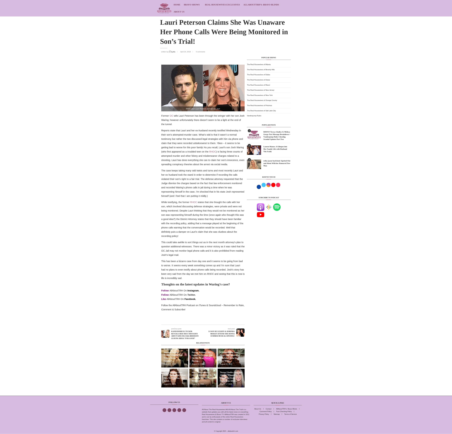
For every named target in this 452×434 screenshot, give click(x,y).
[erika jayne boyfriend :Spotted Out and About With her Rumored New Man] (254, 164)
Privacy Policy (264, 414)
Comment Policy (266, 411)
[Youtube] (260, 212)
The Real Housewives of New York (260, 95)
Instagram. (193, 290)
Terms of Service (290, 414)
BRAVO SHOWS (192, 5)
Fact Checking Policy (284, 411)
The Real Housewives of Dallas (258, 75)
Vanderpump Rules (254, 116)
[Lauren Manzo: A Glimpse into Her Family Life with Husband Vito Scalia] (254, 150)
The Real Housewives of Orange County (262, 100)
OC (171, 115)
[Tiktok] (179, 410)
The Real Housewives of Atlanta (259, 64)
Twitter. (191, 295)
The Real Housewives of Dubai (258, 80)
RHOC (212, 151)
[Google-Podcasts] (268, 205)
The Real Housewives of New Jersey (260, 90)
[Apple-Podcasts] (260, 205)
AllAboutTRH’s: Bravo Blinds (261, 5)
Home (177, 5)
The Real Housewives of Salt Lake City (261, 111)
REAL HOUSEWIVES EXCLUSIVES (222, 5)
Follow (165, 290)
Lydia (173, 52)
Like (163, 299)
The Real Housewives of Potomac (259, 105)
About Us (179, 12)
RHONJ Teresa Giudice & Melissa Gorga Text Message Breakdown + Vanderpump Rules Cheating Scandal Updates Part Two (276, 135)
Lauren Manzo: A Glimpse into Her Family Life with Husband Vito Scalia (275, 149)
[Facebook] (164, 410)
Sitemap (277, 414)
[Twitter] (169, 410)
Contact (268, 409)
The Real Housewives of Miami (258, 85)
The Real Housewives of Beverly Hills (261, 70)
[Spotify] (277, 205)
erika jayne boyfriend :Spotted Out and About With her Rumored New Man (276, 163)
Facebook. (190, 299)
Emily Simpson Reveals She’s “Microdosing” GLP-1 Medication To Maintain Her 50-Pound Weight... (203, 375)
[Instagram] (174, 410)
